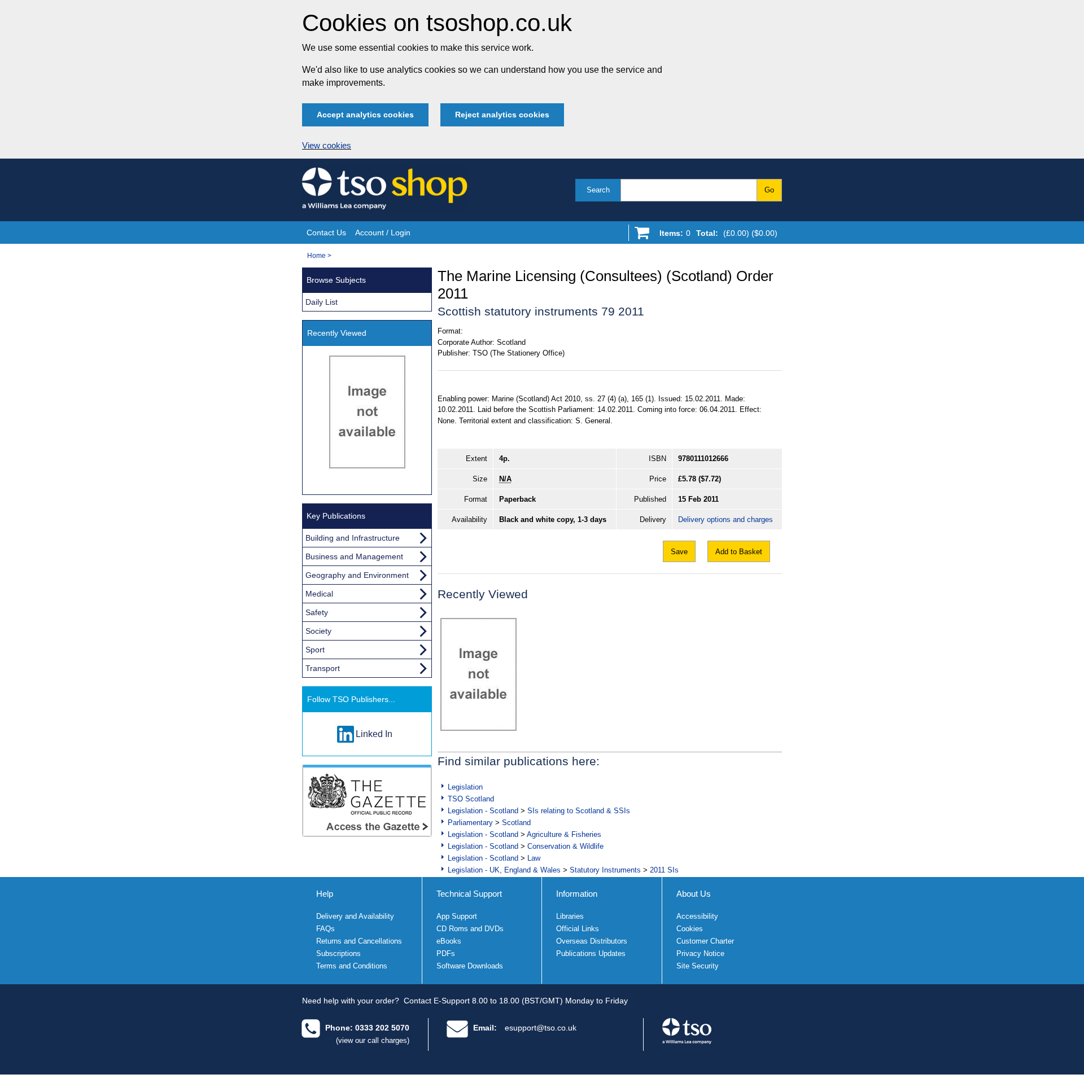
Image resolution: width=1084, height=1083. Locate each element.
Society (318, 630)
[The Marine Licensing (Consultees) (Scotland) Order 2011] (478, 674)
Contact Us (326, 232)
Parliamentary (470, 822)
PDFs (445, 953)
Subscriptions (338, 953)
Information (576, 893)
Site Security (697, 966)
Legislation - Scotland (483, 810)
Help (324, 893)
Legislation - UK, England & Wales (504, 870)
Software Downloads (469, 966)
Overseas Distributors (591, 941)
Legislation (465, 787)
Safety (316, 612)
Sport (315, 649)
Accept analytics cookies (365, 114)
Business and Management (354, 556)
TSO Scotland (471, 799)
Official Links (577, 928)
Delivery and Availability (355, 916)
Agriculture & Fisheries (564, 834)
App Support (456, 916)
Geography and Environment (357, 575)
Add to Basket (738, 551)
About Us (693, 893)
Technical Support (469, 893)
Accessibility (697, 916)
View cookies (326, 145)
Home (316, 256)
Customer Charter (705, 941)
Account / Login (382, 232)
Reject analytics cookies (502, 114)
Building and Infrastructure (352, 537)
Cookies (689, 928)
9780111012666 (703, 458)
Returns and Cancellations (359, 941)
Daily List (321, 301)
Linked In (374, 734)
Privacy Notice (700, 953)
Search (598, 190)
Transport (322, 668)
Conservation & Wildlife (565, 846)
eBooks (448, 941)
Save (679, 551)
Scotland (516, 822)
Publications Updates (591, 953)
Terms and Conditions (351, 966)
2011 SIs (664, 870)
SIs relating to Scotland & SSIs (578, 810)
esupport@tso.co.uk (540, 1027)
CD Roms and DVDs (470, 928)
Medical (319, 593)
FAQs (325, 928)
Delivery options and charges (725, 519)
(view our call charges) (372, 1040)
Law (533, 858)
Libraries (570, 916)
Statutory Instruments (605, 870)
